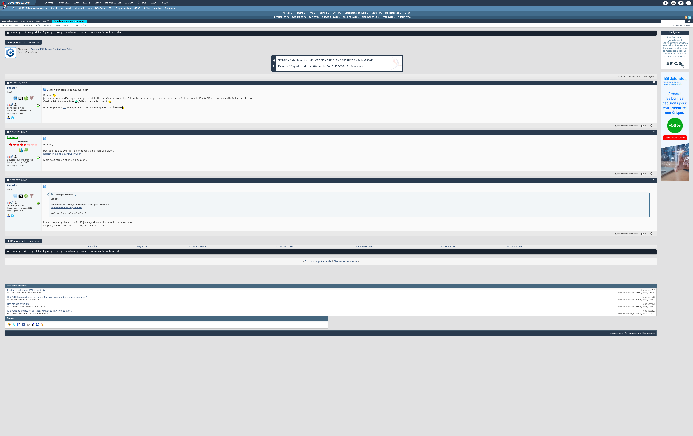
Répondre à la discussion (23, 42)
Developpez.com (633, 333)
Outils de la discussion (627, 76)
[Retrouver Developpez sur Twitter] (689, 17)
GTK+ (407, 13)
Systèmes (170, 8)
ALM (68, 8)
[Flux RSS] (686, 17)
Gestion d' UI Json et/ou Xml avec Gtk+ (51, 49)
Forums (48, 2)
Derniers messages (11, 25)
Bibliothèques (42, 32)
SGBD (137, 8)
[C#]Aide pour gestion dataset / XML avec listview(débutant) (39, 311)
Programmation (123, 8)
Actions (26, 25)
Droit (154, 2)
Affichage (647, 76)
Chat (97, 2)
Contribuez (70, 32)
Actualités (92, 246)
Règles (84, 25)
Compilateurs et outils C (356, 13)
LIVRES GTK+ (388, 17)
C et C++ (26, 32)
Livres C (337, 13)
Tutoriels (63, 2)
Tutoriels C (324, 13)
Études (142, 2)
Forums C (300, 13)
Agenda (66, 25)
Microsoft (79, 8)
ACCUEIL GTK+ (281, 17)
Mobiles (158, 8)
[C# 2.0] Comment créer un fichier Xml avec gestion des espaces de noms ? (47, 297)
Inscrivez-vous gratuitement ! (69, 21)
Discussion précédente (318, 261)
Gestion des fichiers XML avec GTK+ (26, 290)
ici (64, 107)
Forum (14, 32)
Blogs (86, 2)
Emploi (129, 2)
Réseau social (42, 25)
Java (90, 8)
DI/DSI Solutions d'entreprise (32, 8)
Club (165, 2)
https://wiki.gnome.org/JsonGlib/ (62, 154)
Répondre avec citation (628, 126)
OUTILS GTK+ (404, 17)
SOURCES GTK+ (351, 17)
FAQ (76, 2)
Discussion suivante (345, 261)
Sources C (377, 13)
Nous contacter (616, 333)
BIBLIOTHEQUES (370, 17)
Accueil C (287, 13)
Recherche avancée (681, 25)
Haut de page (648, 333)
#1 (654, 82)
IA (61, 8)
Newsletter (113, 2)
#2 (654, 132)
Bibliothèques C (393, 13)
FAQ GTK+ (314, 17)
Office (147, 8)
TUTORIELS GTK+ (331, 17)
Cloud (54, 8)
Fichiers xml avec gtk (18, 304)
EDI (110, 8)
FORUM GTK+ (299, 17)
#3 (654, 180)
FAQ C (312, 13)
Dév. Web (100, 8)
